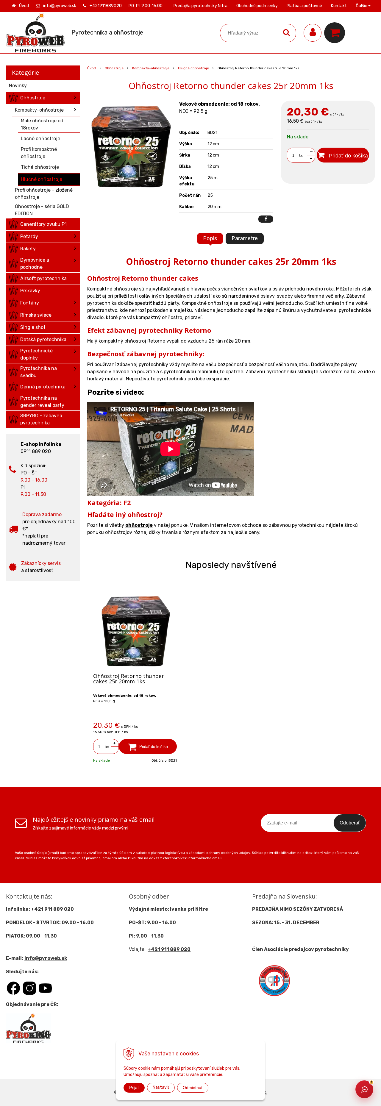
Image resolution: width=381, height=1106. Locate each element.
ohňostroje (126, 289)
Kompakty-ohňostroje (150, 68)
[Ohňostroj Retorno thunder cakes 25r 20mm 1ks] (130, 145)
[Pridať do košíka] (148, 746)
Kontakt (339, 5)
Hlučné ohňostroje (193, 68)
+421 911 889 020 (52, 909)
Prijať (134, 1087)
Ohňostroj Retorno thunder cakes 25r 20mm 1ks (128, 678)
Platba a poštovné (304, 5)
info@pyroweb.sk (59, 5)
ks (301, 155)
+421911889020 (106, 5)
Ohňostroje (114, 68)
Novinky (18, 85)
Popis (210, 238)
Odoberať (350, 822)
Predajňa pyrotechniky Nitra (200, 5)
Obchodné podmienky (257, 5)
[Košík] (336, 32)
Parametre (245, 238)
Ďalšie (362, 5)
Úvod (24, 5)
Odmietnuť (193, 1087)
